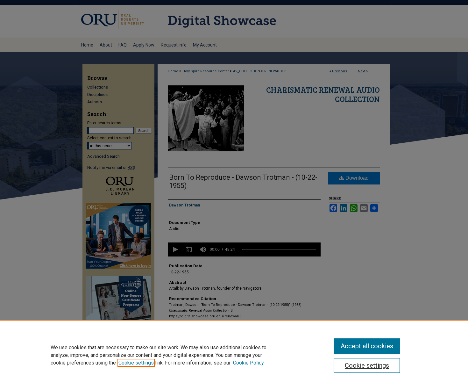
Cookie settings (136, 363)
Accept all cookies (367, 346)
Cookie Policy (248, 363)
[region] (234, 355)
